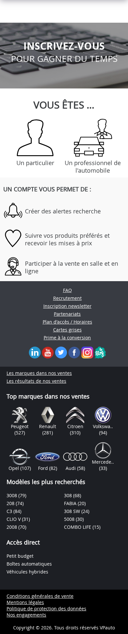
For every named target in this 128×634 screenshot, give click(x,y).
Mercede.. (103, 462)
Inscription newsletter (67, 306)
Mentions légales (25, 602)
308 (68, 495)
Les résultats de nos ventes (36, 381)
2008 (12, 527)
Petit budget (20, 556)
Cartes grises (67, 330)
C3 (10, 511)
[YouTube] (48, 352)
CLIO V (14, 519)
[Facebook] (74, 352)
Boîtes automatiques (29, 564)
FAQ (67, 290)
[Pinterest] (87, 352)
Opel (14, 468)
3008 (12, 495)
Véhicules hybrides (27, 572)
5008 (70, 519)
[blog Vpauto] (100, 352)
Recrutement (67, 298)
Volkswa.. (103, 426)
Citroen (75, 426)
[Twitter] (61, 352)
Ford (43, 468)
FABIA (71, 503)
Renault (47, 426)
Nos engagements (26, 615)
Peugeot (20, 426)
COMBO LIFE (78, 527)
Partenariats (67, 314)
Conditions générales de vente (40, 596)
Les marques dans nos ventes (39, 373)
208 (11, 503)
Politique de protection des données (46, 608)
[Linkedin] (35, 352)
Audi (71, 468)
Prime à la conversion (67, 337)
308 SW (72, 511)
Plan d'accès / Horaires (67, 322)
